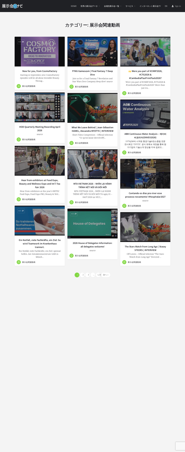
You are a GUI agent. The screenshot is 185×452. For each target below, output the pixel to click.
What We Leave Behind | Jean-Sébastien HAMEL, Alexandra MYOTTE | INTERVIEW (92, 129)
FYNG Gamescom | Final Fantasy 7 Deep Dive (92, 72)
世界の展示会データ (89, 6)
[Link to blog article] (40, 51)
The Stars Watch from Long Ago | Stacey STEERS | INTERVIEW (145, 248)
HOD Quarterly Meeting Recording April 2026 (39, 128)
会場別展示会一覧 (111, 6)
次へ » (105, 274)
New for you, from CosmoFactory (39, 71)
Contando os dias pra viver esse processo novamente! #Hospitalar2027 (145, 194)
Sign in (178, 6)
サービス (129, 6)
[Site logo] (12, 5)
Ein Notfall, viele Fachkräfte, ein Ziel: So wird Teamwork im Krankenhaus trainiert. (40, 243)
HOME (74, 6)
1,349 (99, 274)
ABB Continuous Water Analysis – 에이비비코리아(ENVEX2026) (145, 135)
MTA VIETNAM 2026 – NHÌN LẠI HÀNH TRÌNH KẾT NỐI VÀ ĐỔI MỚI (92, 185)
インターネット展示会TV (150, 6)
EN (166, 6)
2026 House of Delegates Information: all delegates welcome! (92, 244)
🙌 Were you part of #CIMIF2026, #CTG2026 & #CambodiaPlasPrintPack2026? (145, 74)
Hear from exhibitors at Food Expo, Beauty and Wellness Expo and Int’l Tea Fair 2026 (39, 183)
